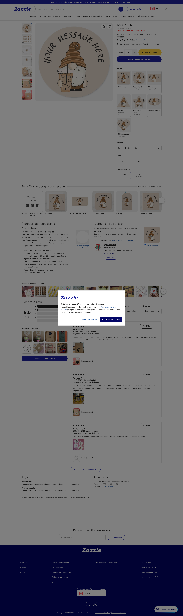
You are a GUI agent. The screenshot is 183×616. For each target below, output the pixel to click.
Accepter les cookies (111, 319)
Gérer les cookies (89, 319)
